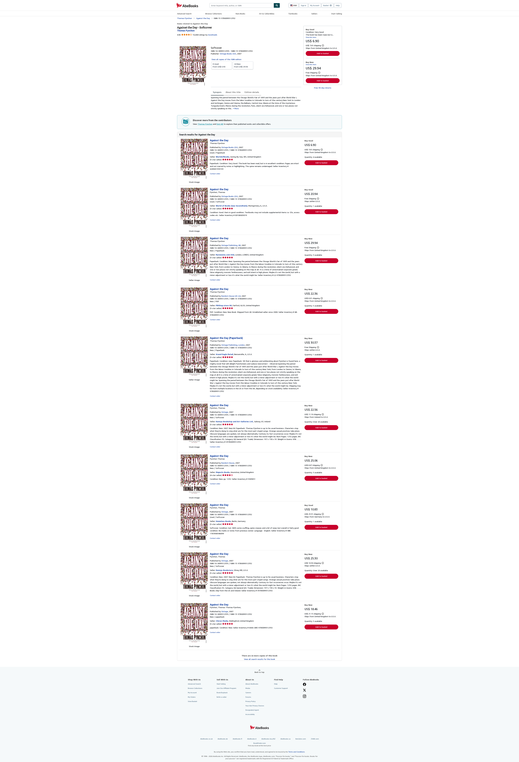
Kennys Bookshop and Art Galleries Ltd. (234, 421)
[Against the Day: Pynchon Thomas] (194, 495)
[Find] (277, 5)
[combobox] (241, 5)
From (219, 65)
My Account (314, 5)
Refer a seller (222, 697)
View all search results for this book (259, 659)
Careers (248, 693)
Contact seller (215, 174)
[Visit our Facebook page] (304, 684)
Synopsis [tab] (217, 92)
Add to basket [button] (323, 53)
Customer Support (281, 688)
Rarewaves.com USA (225, 255)
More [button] (236, 108)
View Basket (192, 701)
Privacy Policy (250, 701)
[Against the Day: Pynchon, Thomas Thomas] (194, 643)
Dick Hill (220, 124)
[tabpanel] (256, 103)
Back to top (259, 672)
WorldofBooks (222, 157)
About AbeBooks (251, 684)
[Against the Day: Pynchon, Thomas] (194, 228)
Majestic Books (223, 472)
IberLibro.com (300, 739)
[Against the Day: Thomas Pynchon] (194, 179)
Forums (248, 697)
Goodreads (212, 35)
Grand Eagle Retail (224, 354)
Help (338, 5)
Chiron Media (222, 621)
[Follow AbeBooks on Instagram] (304, 696)
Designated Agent (252, 710)
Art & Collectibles (266, 13)
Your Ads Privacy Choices (254, 706)
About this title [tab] (233, 92)
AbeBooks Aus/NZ (268, 739)
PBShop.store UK (224, 305)
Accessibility (250, 714)
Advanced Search (184, 13)
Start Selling (336, 13)
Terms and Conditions (296, 752)
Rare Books (240, 13)
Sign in (303, 5)
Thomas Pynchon (205, 124)
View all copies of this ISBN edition (226, 59)
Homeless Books (223, 521)
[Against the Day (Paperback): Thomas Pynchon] (194, 377)
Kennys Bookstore (224, 570)
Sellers (314, 13)
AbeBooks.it (251, 739)
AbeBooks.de (223, 739)
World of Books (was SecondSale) (231, 206)
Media (247, 688)
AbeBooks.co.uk (206, 739)
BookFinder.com (259, 744)
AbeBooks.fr (237, 739)
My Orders (192, 697)
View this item (311, 37)
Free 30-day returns (322, 88)
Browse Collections (213, 13)
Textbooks (292, 13)
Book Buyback (222, 693)
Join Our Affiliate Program (226, 688)
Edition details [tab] (252, 92)
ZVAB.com (315, 739)
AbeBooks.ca (285, 739)
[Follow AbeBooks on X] (304, 690)
